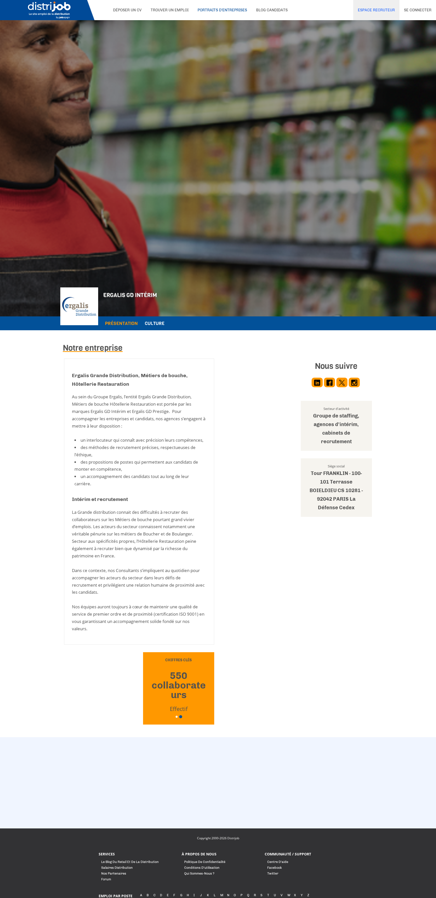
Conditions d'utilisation (202, 868)
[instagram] (354, 382)
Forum (106, 879)
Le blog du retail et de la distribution (130, 862)
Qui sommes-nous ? (199, 873)
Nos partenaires (113, 873)
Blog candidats (272, 10)
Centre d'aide (277, 862)
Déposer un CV (127, 10)
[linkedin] (317, 382)
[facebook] (329, 382)
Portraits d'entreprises (222, 10)
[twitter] (341, 382)
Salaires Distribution (117, 868)
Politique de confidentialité (204, 862)
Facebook (274, 868)
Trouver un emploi (169, 10)
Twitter (272, 873)
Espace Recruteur (376, 10)
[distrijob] (49, 10)
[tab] (121, 323)
